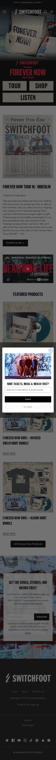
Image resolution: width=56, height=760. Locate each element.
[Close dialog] (51, 350)
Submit (28, 399)
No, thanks (28, 407)
